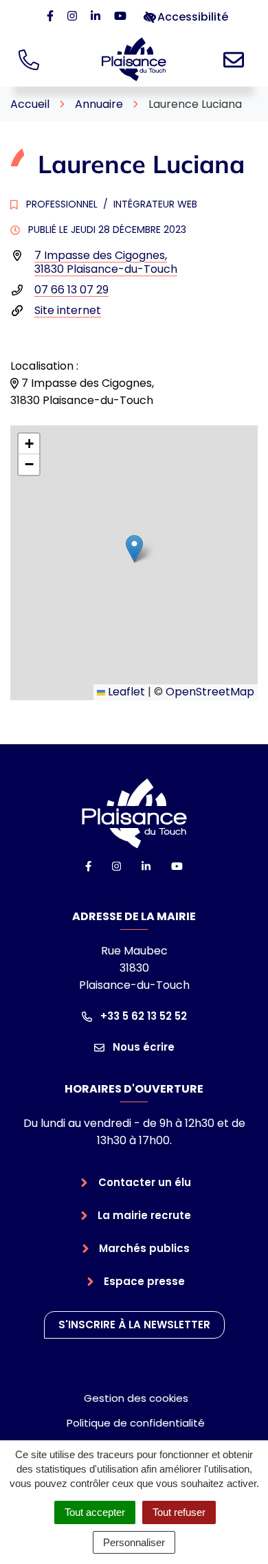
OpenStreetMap (210, 692)
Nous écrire (142, 1047)
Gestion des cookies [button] (136, 1398)
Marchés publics (144, 1248)
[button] (134, 549)
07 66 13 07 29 (71, 290)
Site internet (67, 310)
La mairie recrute (144, 1215)
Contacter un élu (144, 1182)
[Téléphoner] (31, 59)
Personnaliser (134, 1542)
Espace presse (144, 1281)
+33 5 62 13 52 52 (142, 1016)
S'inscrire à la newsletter (134, 1324)
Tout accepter (95, 1512)
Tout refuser (179, 1512)
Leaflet (125, 692)
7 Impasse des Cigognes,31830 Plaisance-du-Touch (105, 262)
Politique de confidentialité (136, 1423)
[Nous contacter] (236, 59)
